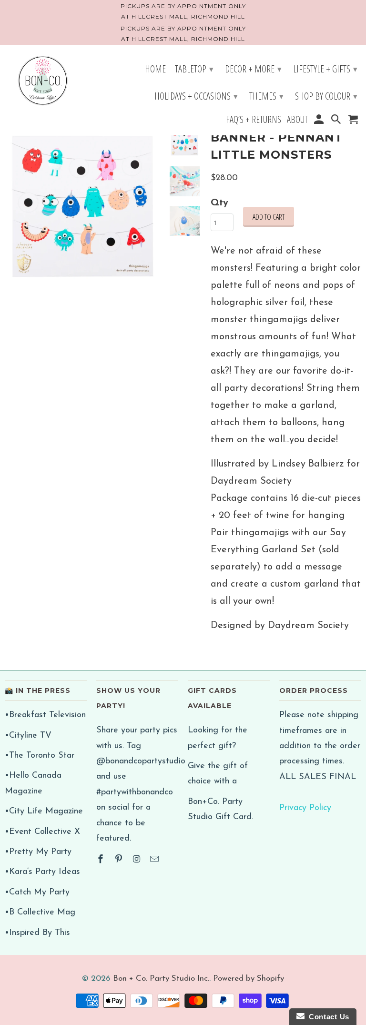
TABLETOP (194, 68)
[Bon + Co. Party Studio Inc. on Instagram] (137, 860)
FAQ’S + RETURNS (253, 120)
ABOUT (297, 120)
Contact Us (327, 1017)
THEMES (266, 96)
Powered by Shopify (248, 978)
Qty (219, 203)
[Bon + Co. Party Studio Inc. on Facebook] (101, 860)
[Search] (337, 121)
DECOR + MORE (253, 68)
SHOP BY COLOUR (326, 96)
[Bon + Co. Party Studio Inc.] (43, 81)
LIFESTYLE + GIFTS (325, 68)
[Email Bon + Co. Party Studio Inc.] (155, 860)
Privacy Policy (305, 808)
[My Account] (319, 121)
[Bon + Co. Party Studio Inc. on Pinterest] (119, 860)
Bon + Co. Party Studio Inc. (161, 978)
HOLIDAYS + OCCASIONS (196, 96)
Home (155, 70)
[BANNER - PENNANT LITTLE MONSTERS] (83, 205)
